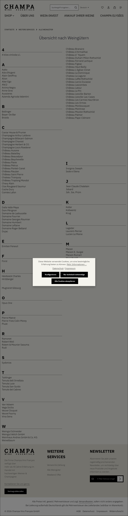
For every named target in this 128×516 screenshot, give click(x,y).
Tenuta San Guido (11, 386)
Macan (69, 248)
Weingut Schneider (12, 431)
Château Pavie (9, 162)
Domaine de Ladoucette (14, 213)
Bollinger (6, 111)
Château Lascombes (76, 84)
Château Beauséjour (12, 156)
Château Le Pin (73, 90)
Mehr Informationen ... (77, 264)
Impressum (102, 511)
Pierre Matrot (8, 317)
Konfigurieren (50, 274)
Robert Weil (8, 341)
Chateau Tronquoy (11, 177)
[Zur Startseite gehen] (19, 7)
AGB (78, 511)
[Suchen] (75, 7)
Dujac (5, 231)
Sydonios (6, 362)
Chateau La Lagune (76, 75)
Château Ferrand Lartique (79, 60)
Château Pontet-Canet (13, 168)
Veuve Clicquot (9, 410)
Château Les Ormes (76, 102)
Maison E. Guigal (74, 251)
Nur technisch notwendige (74, 274)
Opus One (7, 302)
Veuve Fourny (9, 413)
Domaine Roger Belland (14, 228)
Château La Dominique (78, 72)
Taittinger (7, 377)
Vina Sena (7, 416)
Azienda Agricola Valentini (15, 96)
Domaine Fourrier (11, 216)
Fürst (4, 261)
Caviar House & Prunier (14, 132)
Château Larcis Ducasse (78, 81)
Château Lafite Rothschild (79, 78)
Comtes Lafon (9, 192)
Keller (69, 207)
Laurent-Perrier (74, 231)
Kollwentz (71, 210)
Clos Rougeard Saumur (14, 186)
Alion (4, 78)
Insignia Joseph (74, 168)
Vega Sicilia (8, 407)
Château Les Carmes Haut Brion (82, 99)
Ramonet (6, 338)
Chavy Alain (8, 183)
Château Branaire (75, 48)
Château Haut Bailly (76, 66)
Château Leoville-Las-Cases (80, 96)
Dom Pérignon (9, 210)
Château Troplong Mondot (15, 180)
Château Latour (74, 87)
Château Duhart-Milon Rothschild (83, 57)
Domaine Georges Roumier (16, 219)
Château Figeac (74, 63)
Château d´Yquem (75, 54)
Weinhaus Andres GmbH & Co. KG (19, 437)
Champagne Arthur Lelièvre (16, 135)
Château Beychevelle (13, 159)
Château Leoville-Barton (78, 93)
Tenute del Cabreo (11, 389)
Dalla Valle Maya (10, 207)
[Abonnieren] (120, 479)
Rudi (4, 347)
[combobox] (61, 7)
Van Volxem (8, 404)
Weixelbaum (8, 440)
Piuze (5, 323)
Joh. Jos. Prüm (73, 192)
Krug (68, 213)
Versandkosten (86, 501)
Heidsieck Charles (11, 276)
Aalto (4, 69)
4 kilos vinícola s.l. (11, 54)
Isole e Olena (72, 171)
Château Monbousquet (78, 105)
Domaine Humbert (11, 222)
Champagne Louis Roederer (16, 147)
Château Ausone (10, 150)
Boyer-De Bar (9, 114)
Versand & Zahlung (56, 465)
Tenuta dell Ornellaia (13, 380)
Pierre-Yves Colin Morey (14, 320)
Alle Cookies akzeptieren (65, 281)
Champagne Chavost (13, 141)
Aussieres (7, 93)
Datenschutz (88, 511)
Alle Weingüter (54, 469)
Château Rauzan (10, 171)
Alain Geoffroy (9, 75)
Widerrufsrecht (117, 511)
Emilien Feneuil (10, 246)
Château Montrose (75, 108)
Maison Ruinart (74, 254)
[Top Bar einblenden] (121, 7)
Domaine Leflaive (11, 225)
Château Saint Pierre (12, 174)
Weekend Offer (54, 474)
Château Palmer (74, 114)
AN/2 (4, 84)
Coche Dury (8, 189)
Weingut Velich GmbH (13, 434)
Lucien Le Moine (74, 234)
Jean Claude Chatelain (77, 186)
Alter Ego (6, 81)
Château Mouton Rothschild (80, 111)
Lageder (70, 228)
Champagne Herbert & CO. (15, 144)
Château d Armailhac (77, 51)
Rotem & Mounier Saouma (15, 344)
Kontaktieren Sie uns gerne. (17, 483)
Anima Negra (9, 87)
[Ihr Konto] (108, 7)
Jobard (69, 189)
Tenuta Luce (8, 383)
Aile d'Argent (8, 72)
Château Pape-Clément (78, 117)
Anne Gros (7, 90)
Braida (5, 117)
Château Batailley (11, 153)
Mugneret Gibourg (11, 287)
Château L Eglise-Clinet (78, 69)
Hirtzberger (8, 279)
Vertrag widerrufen (16, 491)
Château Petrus (10, 165)
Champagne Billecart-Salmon (17, 138)
